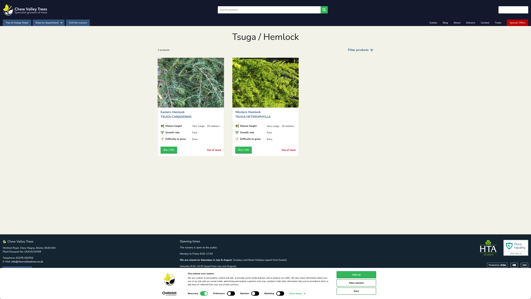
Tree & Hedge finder (17, 22)
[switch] (231, 293)
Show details (295, 293)
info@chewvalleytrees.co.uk (27, 261)
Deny (356, 291)
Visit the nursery (78, 22)
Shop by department (46, 22)
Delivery (470, 22)
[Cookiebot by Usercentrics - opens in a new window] (169, 294)
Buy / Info (169, 149)
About (457, 22)
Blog (445, 22)
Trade (498, 22)
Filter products (358, 50)
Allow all (356, 275)
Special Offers (517, 22)
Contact (485, 22)
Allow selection (356, 283)
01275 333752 (24, 258)
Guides (433, 22)
